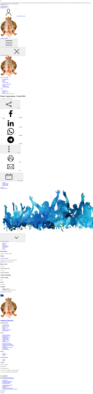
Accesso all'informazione (7, 84)
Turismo (4, 340)
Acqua (4, 85)
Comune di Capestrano (4, 258)
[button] (5, 79)
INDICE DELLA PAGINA (5, 241)
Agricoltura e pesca (6, 349)
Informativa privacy (6, 386)
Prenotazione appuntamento (7, 381)
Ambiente (4, 346)
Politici (4, 328)
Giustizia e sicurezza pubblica (8, 344)
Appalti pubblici (5, 338)
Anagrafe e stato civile (6, 334)
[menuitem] (12, 117)
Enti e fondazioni (5, 327)
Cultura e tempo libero (6, 335)
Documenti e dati (5, 330)
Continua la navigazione (4, 6)
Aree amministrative (6, 325)
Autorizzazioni (5, 348)
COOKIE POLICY (3, 4)
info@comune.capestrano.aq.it (8, 377)
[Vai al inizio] (0, 293)
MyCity (2, 392)
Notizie (4, 353)
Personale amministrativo (7, 329)
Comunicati (5, 354)
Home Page (5, 90)
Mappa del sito (2, 390)
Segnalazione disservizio (7, 382)
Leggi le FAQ (5, 380)
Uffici (4, 326)
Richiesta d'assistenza (6, 383)
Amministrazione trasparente (7, 385)
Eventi (4, 92)
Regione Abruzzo (3, 7)
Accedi (1, 88)
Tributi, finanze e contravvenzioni (8, 345)
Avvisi (4, 355)
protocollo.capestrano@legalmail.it (8, 378)
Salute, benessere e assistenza (8, 347)
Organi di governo (6, 324)
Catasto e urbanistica (6, 339)
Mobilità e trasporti (6, 341)
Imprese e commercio (6, 337)
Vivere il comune (5, 91)
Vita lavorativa (5, 336)
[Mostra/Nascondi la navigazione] (8, 43)
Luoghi (4, 359)
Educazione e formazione (7, 343)
